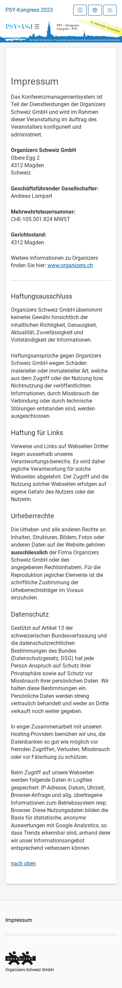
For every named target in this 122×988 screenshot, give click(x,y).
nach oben (23, 863)
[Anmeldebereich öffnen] (80, 10)
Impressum (18, 920)
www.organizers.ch (70, 265)
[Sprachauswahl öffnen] (95, 10)
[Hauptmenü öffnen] (110, 10)
